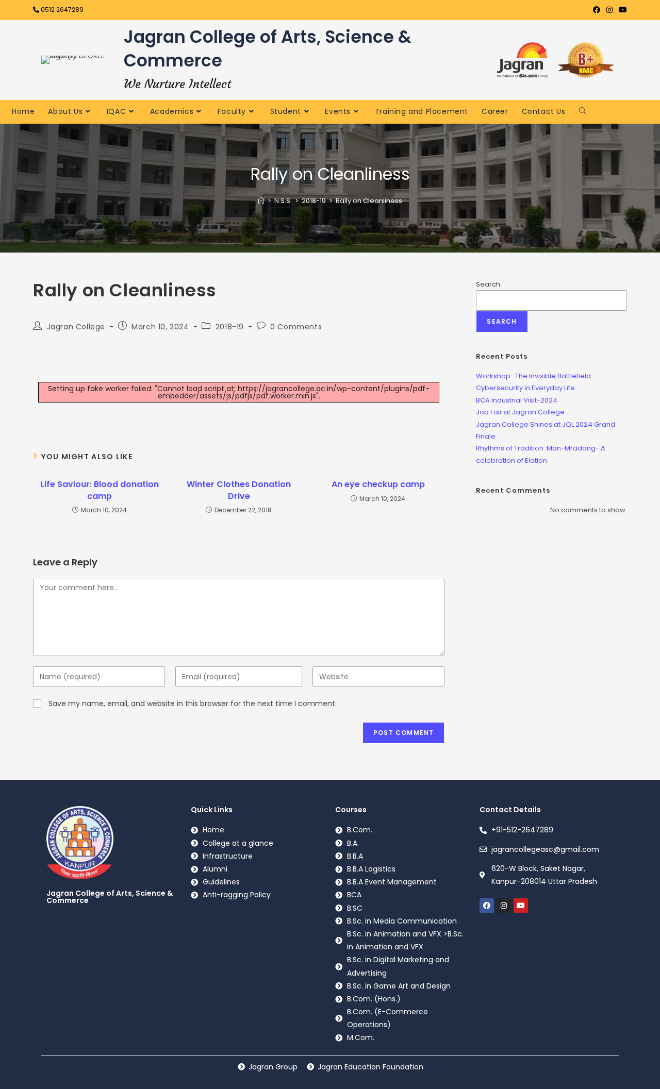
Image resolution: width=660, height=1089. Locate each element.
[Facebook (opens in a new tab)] (596, 10)
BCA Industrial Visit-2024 (516, 400)
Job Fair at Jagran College (520, 412)
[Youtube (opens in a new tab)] (621, 10)
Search (488, 284)
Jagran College (76, 327)
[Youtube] (521, 905)
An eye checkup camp (378, 484)
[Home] (261, 201)
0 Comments (296, 327)
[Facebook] (487, 905)
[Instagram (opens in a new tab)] (609, 10)
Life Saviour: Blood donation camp (99, 490)
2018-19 (230, 327)
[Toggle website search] (582, 110)
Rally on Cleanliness (369, 201)
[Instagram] (504, 905)
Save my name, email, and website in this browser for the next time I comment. (192, 703)
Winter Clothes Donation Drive (239, 490)
